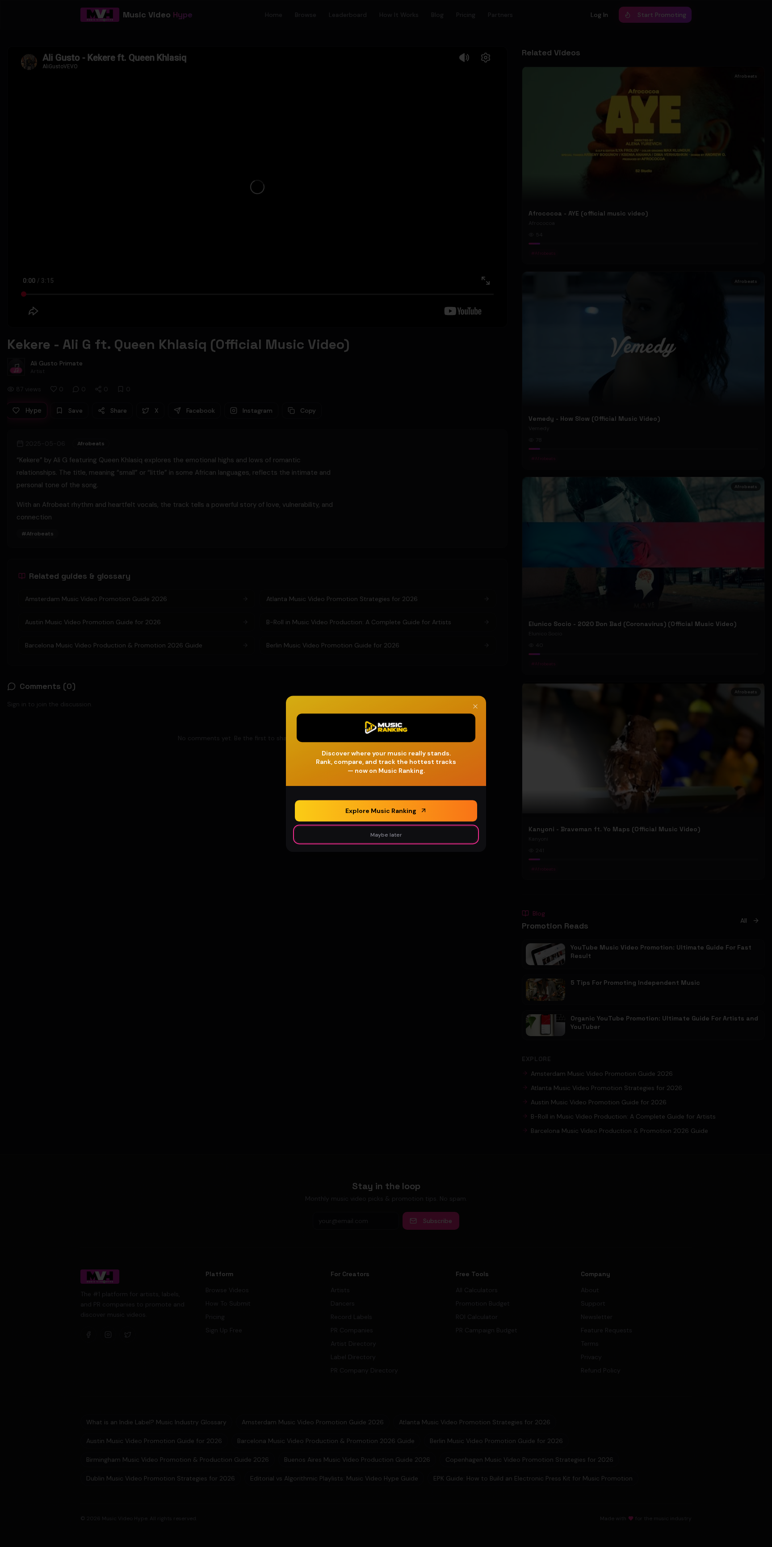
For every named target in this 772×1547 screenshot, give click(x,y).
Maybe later (386, 834)
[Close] (475, 706)
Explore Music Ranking (380, 810)
